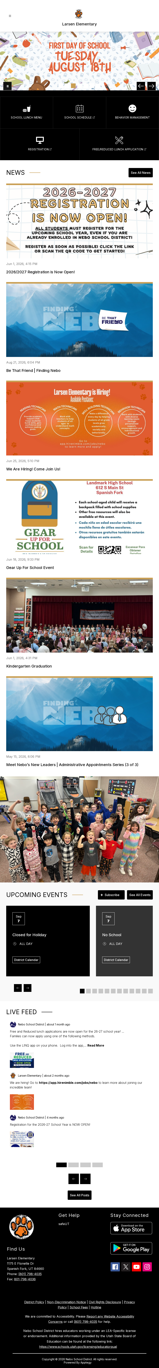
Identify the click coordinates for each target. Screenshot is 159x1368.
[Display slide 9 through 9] (132, 991)
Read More (95, 1045)
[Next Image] (151, 86)
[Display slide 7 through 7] (119, 991)
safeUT (64, 1224)
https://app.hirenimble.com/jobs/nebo (68, 1083)
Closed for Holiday (29, 934)
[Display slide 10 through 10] (138, 991)
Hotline (96, 1307)
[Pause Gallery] (7, 86)
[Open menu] (10, 16)
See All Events (139, 895)
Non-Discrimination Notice (66, 1302)
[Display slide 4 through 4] (101, 991)
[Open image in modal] (22, 1060)
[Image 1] (61, 85)
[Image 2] (67, 85)
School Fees (79, 1307)
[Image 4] (79, 85)
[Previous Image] (141, 86)
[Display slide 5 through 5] (107, 991)
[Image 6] (92, 85)
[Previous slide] (73, 1178)
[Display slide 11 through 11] (144, 991)
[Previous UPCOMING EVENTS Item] (18, 988)
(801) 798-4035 (30, 1274)
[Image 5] (85, 85)
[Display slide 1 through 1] (82, 991)
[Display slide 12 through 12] (150, 991)
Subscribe (109, 894)
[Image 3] (73, 85)
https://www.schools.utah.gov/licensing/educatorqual (78, 1347)
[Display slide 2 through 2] (88, 991)
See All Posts (79, 1195)
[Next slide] (85, 1178)
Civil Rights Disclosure (105, 1302)
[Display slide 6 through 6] (113, 991)
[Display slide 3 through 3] (94, 991)
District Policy (34, 1302)
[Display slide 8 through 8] (125, 991)
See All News (140, 173)
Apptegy (86, 1362)
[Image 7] (98, 85)
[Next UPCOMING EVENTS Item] (27, 988)
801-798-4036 (25, 1279)
